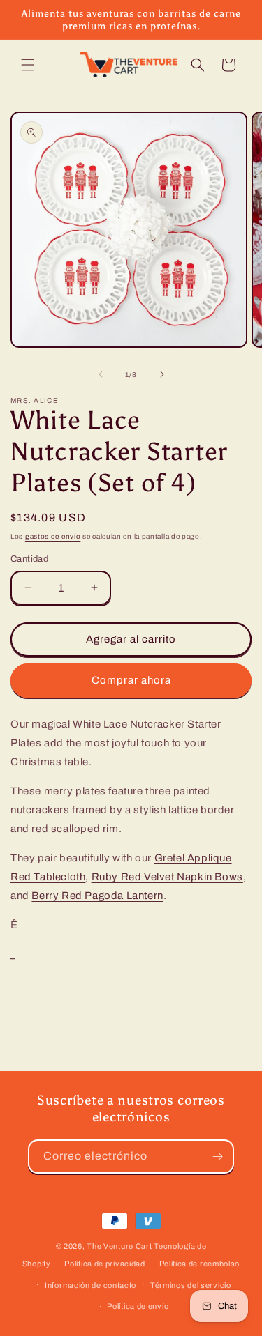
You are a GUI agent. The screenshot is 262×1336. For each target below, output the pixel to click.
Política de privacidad (104, 1263)
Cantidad (29, 559)
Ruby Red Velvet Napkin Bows (167, 876)
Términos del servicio (190, 1285)
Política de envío (137, 1306)
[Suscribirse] (217, 1156)
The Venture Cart (119, 1246)
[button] (28, 64)
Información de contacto (90, 1285)
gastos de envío (53, 536)
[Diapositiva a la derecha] (162, 374)
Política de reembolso (199, 1263)
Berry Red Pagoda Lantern (97, 895)
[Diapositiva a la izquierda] (100, 374)
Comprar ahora (131, 680)
